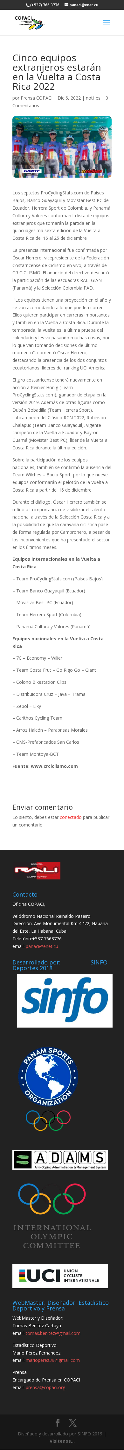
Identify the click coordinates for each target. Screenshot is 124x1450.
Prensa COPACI (36, 98)
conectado (71, 817)
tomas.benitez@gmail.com (53, 1333)
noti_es (93, 98)
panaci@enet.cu (42, 946)
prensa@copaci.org (45, 1387)
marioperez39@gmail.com (53, 1360)
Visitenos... (62, 1441)
